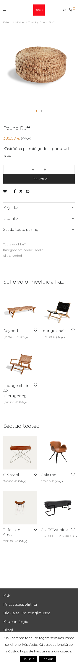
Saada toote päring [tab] (21, 230)
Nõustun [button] (28, 659)
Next (74, 66)
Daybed (10, 331)
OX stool (11, 475)
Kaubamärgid (15, 622)
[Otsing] (66, 10)
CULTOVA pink (54, 530)
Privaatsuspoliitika (20, 604)
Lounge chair (53, 331)
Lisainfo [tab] (10, 219)
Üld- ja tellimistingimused (26, 613)
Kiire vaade (17, 337)
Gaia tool (49, 475)
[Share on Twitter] (21, 191)
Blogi (8, 630)
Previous (4, 66)
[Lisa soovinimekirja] (6, 191)
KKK (6, 596)
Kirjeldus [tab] (11, 208)
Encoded (15, 255)
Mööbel (19, 22)
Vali (4, 337)
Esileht (7, 22)
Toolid (32, 22)
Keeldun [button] (48, 659)
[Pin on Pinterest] (28, 191)
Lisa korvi (39, 179)
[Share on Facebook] (14, 191)
